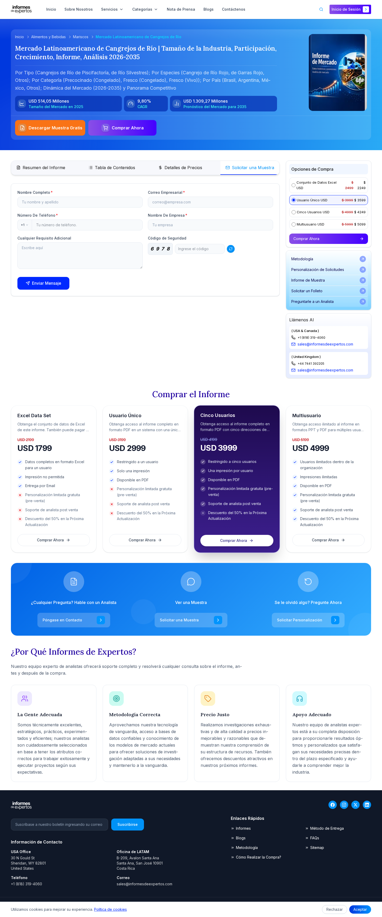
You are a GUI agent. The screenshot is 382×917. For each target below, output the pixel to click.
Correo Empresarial (166, 192)
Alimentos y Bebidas (48, 37)
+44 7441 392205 (311, 364)
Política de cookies (110, 909)
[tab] (40, 168)
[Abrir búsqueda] (321, 9)
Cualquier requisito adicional (44, 238)
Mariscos (80, 37)
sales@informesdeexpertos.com (325, 344)
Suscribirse (127, 824)
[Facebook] (332, 805)
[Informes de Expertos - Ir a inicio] (21, 9)
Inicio (19, 37)
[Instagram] (344, 805)
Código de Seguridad (167, 238)
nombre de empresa (167, 215)
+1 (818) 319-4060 (311, 338)
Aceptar (360, 909)
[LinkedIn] (367, 805)
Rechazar (334, 909)
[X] (355, 805)
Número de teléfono (37, 215)
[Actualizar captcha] (231, 249)
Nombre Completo (35, 192)
